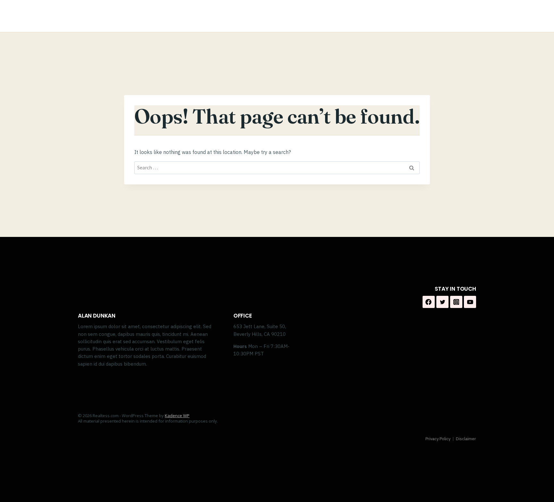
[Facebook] (453, 16)
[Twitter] (442, 302)
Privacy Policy (437, 438)
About (366, 16)
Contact (397, 16)
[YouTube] (470, 302)
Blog (426, 16)
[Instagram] (469, 16)
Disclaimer (466, 438)
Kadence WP (177, 415)
